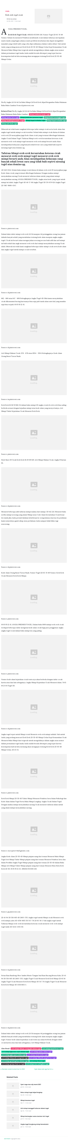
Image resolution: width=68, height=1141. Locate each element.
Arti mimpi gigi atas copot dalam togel (15, 1052)
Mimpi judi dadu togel (9, 124)
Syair (7, 11)
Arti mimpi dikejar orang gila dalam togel (26, 1049)
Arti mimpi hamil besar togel (52, 1049)
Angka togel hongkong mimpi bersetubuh (35, 1124)
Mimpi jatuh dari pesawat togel (31, 117)
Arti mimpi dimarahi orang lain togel (15, 1058)
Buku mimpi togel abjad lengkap (31, 1092)
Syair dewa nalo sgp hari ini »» (43, 1069)
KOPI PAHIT (7, 1139)
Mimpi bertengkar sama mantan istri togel (35, 1116)
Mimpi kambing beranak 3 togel (13, 120)
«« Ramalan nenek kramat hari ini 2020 (12, 1069)
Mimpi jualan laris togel (10, 117)
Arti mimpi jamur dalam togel (41, 1052)
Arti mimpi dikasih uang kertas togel (43, 1058)
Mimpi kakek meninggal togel (54, 117)
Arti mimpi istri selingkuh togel (37, 1064)
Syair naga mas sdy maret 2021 (31, 1084)
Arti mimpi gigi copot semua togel (14, 1055)
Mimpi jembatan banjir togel (40, 114)
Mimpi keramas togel (28, 1100)
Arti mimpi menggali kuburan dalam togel (35, 1108)
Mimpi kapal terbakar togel (35, 120)
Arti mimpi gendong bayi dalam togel (15, 1061)
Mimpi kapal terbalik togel (56, 120)
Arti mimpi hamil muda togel (37, 1055)
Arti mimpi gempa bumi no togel (13, 1064)
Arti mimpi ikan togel (37, 1061)
